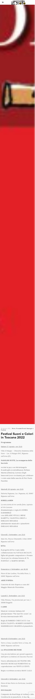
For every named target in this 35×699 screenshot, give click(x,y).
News (13, 428)
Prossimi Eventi (21, 428)
